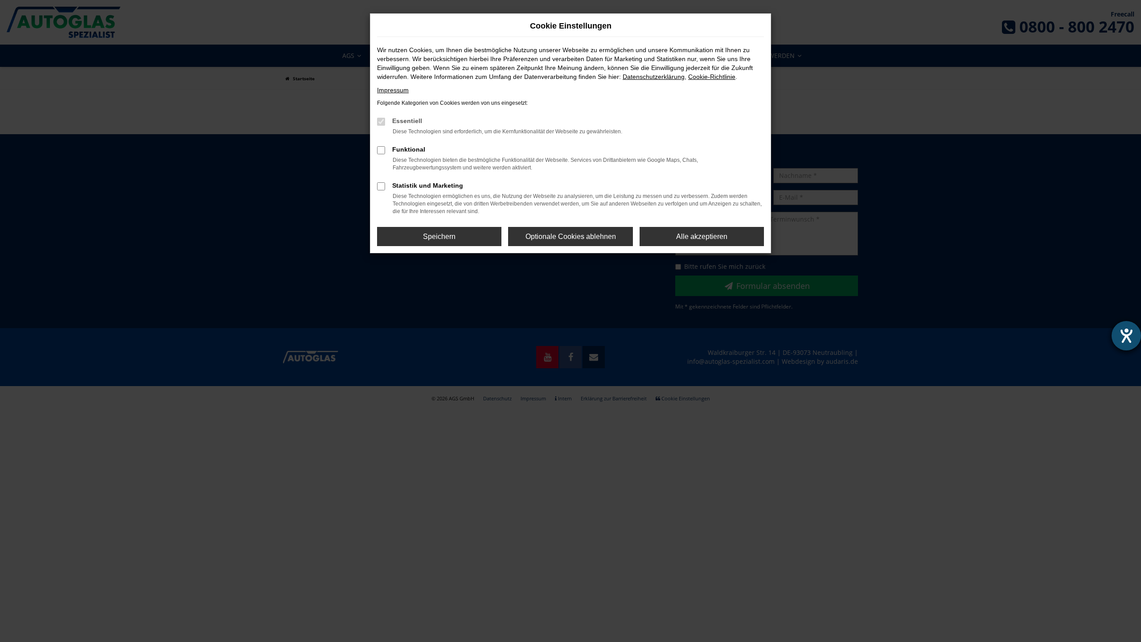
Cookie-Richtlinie (711, 76)
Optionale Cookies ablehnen (570, 236)
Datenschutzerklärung (654, 76)
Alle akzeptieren (701, 236)
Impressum (393, 90)
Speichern (439, 236)
